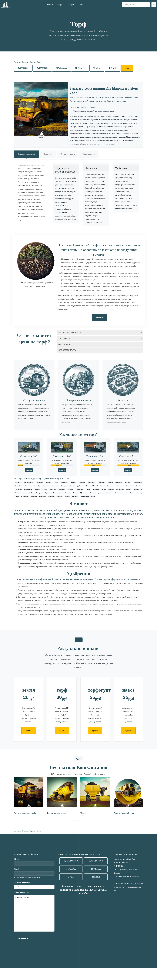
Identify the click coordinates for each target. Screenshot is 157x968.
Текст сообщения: (21, 892)
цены (127, 68)
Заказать (99, 317)
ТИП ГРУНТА (64, 338)
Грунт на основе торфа (25, 813)
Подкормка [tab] (48, 154)
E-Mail (113, 68)
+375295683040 (97, 861)
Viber (97, 68)
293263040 (24, 68)
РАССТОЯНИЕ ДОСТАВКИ (69, 333)
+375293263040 (72, 861)
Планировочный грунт (125, 813)
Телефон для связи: (22, 882)
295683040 (43, 68)
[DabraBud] (5, 4)
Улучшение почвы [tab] (67, 154)
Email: (17, 869)
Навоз (83, 813)
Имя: (16, 859)
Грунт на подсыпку (56, 813)
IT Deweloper (119, 887)
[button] (61, 4)
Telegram (81, 68)
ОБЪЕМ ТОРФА (64, 344)
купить (29, 731)
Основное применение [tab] (27, 154)
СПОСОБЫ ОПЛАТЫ (67, 350)
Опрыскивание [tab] (89, 154)
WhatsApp (62, 68)
